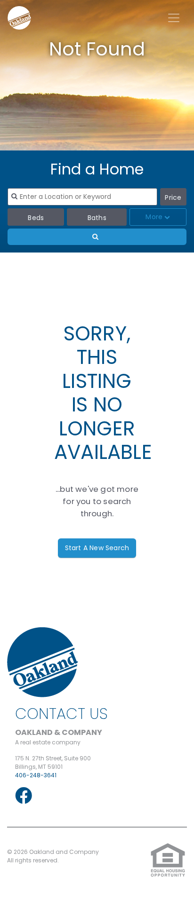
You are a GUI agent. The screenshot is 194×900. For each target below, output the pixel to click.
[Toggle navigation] (173, 18)
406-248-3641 (36, 775)
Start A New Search (97, 548)
